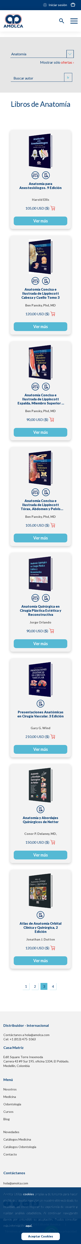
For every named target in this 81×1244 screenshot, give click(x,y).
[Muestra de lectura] (35, 175)
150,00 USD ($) (37, 842)
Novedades (11, 1132)
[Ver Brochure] (46, 175)
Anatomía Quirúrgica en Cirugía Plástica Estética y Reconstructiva (40, 610)
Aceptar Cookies (40, 1236)
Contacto (10, 1154)
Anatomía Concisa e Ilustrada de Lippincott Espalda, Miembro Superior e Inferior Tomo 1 (40, 399)
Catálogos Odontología (19, 1147)
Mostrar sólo (57, 62)
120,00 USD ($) (37, 314)
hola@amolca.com (15, 1183)
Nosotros (10, 1089)
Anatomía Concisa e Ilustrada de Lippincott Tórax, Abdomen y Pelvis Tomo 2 (41, 505)
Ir (68, 77)
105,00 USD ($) (37, 208)
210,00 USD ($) (37, 736)
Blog (6, 1119)
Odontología (12, 1104)
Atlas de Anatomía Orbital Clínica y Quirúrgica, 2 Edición (40, 927)
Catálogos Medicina (17, 1139)
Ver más (40, 220)
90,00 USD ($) (37, 419)
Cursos (8, 1111)
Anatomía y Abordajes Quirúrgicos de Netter (40, 820)
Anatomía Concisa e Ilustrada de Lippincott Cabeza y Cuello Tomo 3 (40, 293)
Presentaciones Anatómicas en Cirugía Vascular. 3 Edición (40, 714)
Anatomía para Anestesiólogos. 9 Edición (40, 186)
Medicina (9, 1097)
